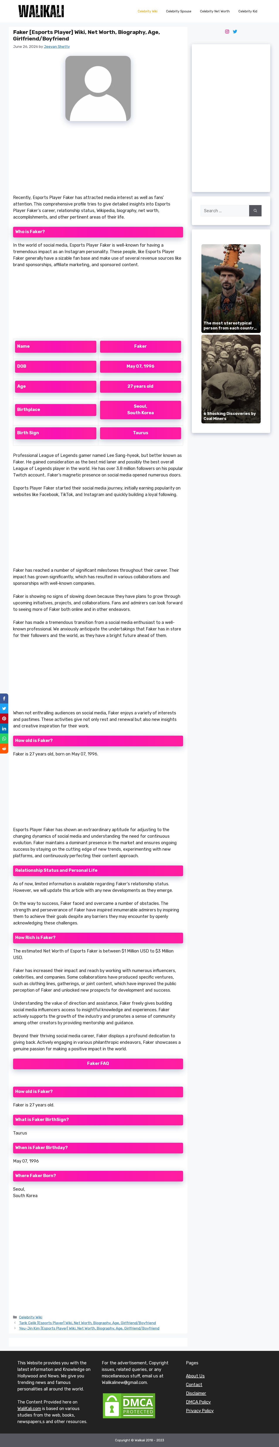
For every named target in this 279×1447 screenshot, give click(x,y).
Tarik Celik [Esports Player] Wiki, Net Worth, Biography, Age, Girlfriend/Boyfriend (87, 1323)
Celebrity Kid (247, 11)
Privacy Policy (200, 1410)
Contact (194, 1384)
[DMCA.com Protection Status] (129, 1417)
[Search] (255, 210)
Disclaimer (196, 1393)
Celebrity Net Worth (215, 11)
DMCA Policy (198, 1402)
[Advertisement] (98, 160)
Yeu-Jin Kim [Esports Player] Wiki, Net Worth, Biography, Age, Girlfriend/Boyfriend (89, 1328)
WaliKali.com (29, 1408)
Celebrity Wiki (147, 11)
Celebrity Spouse (178, 11)
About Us (195, 1375)
